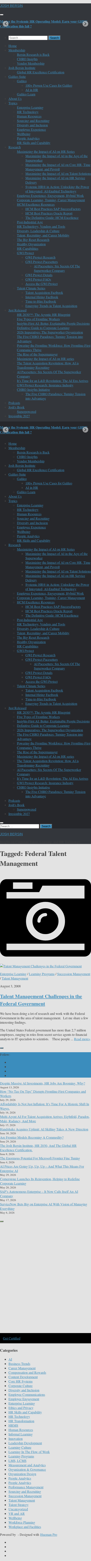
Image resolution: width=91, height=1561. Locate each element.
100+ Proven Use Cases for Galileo (48, 85)
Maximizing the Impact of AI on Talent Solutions (58, 173)
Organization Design (22, 1474)
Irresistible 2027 (19, 416)
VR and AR (16, 1513)
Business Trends (19, 1363)
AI (10, 1359)
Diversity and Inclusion (32, 125)
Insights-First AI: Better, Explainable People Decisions (53, 323)
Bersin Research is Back (33, 54)
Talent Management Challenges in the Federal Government (41, 999)
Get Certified (11, 1338)
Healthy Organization (31, 244)
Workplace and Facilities (24, 1526)
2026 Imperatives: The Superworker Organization (50, 332)
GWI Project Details (38, 275)
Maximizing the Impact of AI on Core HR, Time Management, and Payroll (57, 166)
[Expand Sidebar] (1, 1048)
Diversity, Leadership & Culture (38, 231)
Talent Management (15, 978)
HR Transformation (21, 1421)
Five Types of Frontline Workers (38, 319)
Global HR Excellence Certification (40, 72)
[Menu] (1, 14)
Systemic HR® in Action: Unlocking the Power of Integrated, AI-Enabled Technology (57, 188)
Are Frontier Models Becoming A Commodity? (31, 1137)
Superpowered (26, 411)
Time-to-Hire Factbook (40, 301)
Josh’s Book (16, 407)
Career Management (22, 1368)
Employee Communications (26, 1394)
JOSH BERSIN (11, 6)
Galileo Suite (17, 76)
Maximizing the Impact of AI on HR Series (46, 151)
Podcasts (14, 402)
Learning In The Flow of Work (29, 1452)
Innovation (15, 1438)
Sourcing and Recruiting (33, 120)
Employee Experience (31, 129)
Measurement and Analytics (27, 1465)
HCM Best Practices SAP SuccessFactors (53, 209)
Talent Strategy (18, 1504)
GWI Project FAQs (38, 279)
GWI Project (25, 253)
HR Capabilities (27, 248)
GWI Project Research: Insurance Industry (45, 385)
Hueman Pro (48, 1534)
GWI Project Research (40, 257)
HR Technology (28, 112)
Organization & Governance (27, 1469)
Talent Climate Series (31, 288)
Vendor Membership (30, 63)
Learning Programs (42, 974)
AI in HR (31, 90)
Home (12, 45)
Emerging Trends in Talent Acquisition (51, 306)
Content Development (23, 1377)
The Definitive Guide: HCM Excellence (52, 217)
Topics (12, 103)
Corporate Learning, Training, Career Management (51, 200)
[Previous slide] (5, 24)
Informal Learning (20, 1434)
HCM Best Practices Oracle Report (48, 213)
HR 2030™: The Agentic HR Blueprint (43, 314)
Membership (16, 50)
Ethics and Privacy (20, 1407)
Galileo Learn (26, 94)
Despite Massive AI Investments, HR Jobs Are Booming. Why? (42, 1083)
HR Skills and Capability (33, 142)
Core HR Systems (20, 1381)
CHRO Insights (27, 59)
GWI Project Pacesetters (41, 261)
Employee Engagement (23, 1399)
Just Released (17, 310)
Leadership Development (25, 1443)
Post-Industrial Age (30, 222)
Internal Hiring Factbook (41, 297)
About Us (15, 98)
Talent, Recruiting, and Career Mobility (43, 235)
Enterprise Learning (30, 107)
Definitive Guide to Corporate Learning (43, 328)
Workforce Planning (21, 1522)
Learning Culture (19, 1447)
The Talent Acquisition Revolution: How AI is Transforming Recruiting (48, 365)
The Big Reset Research (33, 239)
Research (14, 147)
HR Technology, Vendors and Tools (41, 226)
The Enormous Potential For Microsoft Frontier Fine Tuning (40, 1158)
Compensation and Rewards (27, 1372)
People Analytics (28, 138)
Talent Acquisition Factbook (44, 292)
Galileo (22, 81)
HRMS (13, 1425)
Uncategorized (18, 1509)
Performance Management (25, 1487)
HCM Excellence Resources (36, 204)
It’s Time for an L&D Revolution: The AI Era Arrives (52, 380)
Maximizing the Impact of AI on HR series (45, 358)
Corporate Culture (20, 1385)
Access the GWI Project (41, 283)
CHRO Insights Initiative (33, 389)
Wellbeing (23, 134)
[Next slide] (85, 24)
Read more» (82, 1039)
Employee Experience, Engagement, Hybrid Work (50, 195)
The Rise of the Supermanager (37, 354)
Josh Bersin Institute (21, 67)
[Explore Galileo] (45, 1332)
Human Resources (29, 116)
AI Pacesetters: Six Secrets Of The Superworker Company (57, 268)
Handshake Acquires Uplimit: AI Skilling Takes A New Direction (44, 1129)
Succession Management (73, 974)
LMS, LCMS (17, 1460)
